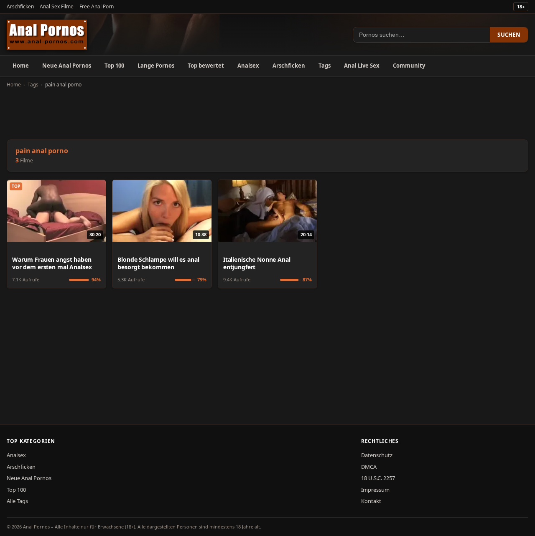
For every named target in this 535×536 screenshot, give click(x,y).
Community (409, 65)
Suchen (508, 34)
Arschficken (20, 6)
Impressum (375, 489)
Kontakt (371, 501)
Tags (324, 65)
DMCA (369, 466)
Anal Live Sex (362, 65)
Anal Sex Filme (57, 6)
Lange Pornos (156, 65)
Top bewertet (206, 65)
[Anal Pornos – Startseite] (47, 35)
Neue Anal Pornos (66, 65)
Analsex (248, 65)
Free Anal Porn (96, 6)
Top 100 (114, 65)
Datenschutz (376, 455)
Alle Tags (17, 501)
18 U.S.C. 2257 (378, 478)
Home (21, 65)
